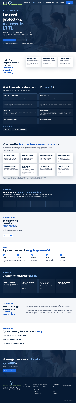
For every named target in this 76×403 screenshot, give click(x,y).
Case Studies (55, 2)
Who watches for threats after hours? (13, 343)
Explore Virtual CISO (31, 316)
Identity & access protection (20, 129)
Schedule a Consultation (9, 40)
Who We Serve (27, 2)
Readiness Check (56, 382)
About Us (45, 382)
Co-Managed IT (36, 389)
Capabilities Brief (56, 384)
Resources (62, 2)
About (43, 2)
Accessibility (55, 393)
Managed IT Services (37, 382)
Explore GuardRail (8, 235)
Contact (44, 386)
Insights (54, 386)
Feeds (54, 391)
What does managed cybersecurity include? (15, 335)
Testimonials (48, 2)
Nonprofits (25, 382)
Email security (7, 129)
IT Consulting (35, 386)
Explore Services (21, 40)
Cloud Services (36, 391)
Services (33, 2)
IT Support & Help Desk (37, 384)
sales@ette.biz (65, 388)
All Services (35, 394)
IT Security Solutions (37, 388)
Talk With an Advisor (69, 3)
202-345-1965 (65, 386)
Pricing (39, 2)
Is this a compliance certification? (12, 339)
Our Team (45, 384)
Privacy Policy (65, 400)
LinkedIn (45, 388)
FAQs (54, 389)
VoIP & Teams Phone (37, 393)
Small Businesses (26, 386)
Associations (25, 384)
